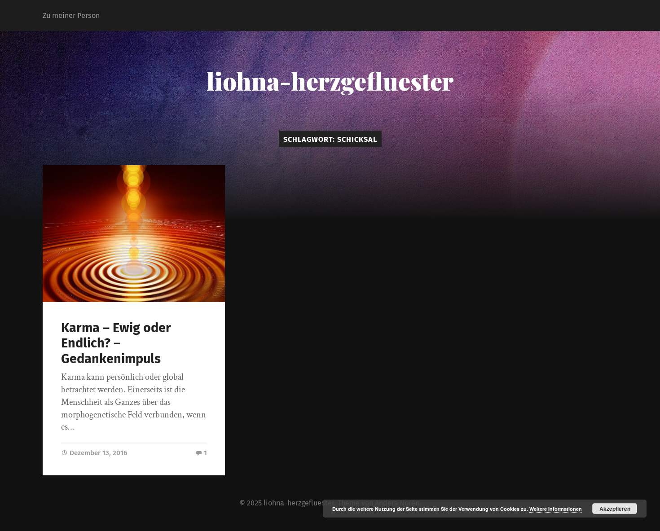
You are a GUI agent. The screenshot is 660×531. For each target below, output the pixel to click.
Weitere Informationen (555, 508)
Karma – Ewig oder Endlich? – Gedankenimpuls (116, 343)
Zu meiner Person (71, 15)
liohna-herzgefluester (330, 81)
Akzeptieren (614, 509)
